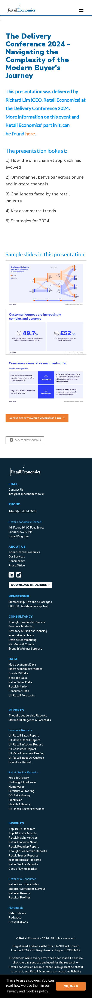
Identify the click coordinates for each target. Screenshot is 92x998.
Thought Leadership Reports (28, 716)
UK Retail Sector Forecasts (27, 809)
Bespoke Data (18, 678)
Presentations (18, 922)
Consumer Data (19, 691)
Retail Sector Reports (23, 864)
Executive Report (20, 762)
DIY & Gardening (19, 795)
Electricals (15, 800)
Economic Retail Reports (25, 860)
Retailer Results (20, 893)
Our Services (17, 557)
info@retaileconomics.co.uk (27, 494)
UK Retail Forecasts (22, 696)
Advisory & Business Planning (28, 631)
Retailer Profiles (20, 898)
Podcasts (15, 918)
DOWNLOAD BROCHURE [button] (29, 585)
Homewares (17, 787)
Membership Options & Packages (30, 602)
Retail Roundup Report (24, 847)
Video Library (17, 913)
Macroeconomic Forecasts (26, 669)
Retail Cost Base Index (24, 884)
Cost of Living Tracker (23, 869)
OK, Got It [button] (71, 986)
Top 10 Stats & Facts (23, 833)
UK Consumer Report (22, 749)
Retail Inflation (18, 687)
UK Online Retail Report (24, 740)
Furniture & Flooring (21, 791)
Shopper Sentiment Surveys (27, 889)
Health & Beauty (20, 804)
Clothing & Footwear (22, 782)
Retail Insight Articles (23, 838)
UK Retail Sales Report (24, 736)
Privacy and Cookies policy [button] (27, 991)
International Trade (21, 635)
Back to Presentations (27, 440)
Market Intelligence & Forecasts (30, 720)
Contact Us (16, 490)
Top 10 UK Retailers (22, 829)
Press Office (17, 566)
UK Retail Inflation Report (26, 745)
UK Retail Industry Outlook (26, 758)
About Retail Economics (24, 552)
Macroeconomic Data (22, 665)
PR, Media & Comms (22, 644)
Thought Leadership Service (27, 622)
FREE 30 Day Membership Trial (28, 606)
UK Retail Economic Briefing (27, 753)
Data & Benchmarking (23, 640)
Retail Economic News (23, 842)
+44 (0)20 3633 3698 (22, 511)
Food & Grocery (19, 778)
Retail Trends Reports (24, 856)
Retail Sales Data (20, 682)
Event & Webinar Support (25, 649)
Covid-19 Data (18, 673)
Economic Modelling (21, 626)
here (30, 133)
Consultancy (17, 561)
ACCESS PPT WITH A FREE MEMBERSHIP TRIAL (35, 418)
